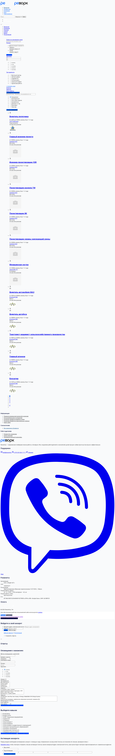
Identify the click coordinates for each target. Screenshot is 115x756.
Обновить (9, 55)
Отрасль (8, 88)
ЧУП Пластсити (13, 121)
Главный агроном (17, 356)
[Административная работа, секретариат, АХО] (12, 691)
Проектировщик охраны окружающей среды (29, 239)
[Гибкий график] (5, 683)
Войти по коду (12, 630)
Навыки (8, 89)
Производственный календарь (13, 437)
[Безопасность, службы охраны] (12, 693)
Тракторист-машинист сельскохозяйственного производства (37, 334)
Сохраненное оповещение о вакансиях (12, 705)
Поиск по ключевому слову (14, 39)
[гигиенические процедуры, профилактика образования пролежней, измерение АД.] (29, 699)
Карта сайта (7, 422)
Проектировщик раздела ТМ (22, 188)
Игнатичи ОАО (13, 297)
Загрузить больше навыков (9, 733)
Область (11, 47)
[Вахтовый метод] (5, 682)
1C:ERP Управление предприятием (13, 717)
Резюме (6, 30)
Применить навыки (23, 733)
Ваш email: (7, 747)
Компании (7, 11)
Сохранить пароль (11, 636)
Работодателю (8, 14)
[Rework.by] (14, 5)
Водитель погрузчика (18, 116)
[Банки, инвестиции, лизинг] (12, 692)
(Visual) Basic (6, 714)
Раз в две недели (16, 100)
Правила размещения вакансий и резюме (16, 416)
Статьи (6, 31)
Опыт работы (10, 91)
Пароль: (6, 628)
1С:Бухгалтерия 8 (7, 723)
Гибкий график (15, 77)
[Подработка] (5, 685)
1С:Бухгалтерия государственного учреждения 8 (17, 725)
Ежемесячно (15, 102)
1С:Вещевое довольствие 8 (11, 732)
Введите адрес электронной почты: (14, 627)
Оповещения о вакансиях (13, 92)
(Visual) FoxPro (7, 715)
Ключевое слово (6, 660)
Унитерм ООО (13, 141)
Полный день (15, 80)
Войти (5, 33)
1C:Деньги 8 (6, 718)
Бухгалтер (13, 379)
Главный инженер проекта (21, 137)
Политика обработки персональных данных (16, 421)
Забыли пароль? (8, 633)
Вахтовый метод (16, 75)
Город (11, 50)
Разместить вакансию (10, 434)
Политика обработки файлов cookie (14, 419)
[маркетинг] (29, 698)
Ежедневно (14, 97)
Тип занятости (10, 72)
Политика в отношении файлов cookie (12, 617)
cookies (40, 612)
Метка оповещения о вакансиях (10, 654)
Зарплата (9, 56)
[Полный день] (5, 686)
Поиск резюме (8, 435)
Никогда (13, 107)
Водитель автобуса (18, 314)
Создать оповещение (12, 109)
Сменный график (16, 82)
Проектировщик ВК (18, 213)
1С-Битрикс (6, 720)
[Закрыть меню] (1, 24)
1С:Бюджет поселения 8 (10, 728)
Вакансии (6, 7)
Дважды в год (15, 103)
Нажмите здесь (5, 744)
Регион (8, 43)
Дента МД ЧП (13, 269)
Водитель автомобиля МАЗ (21, 292)
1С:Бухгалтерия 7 (7, 722)
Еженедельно (15, 98)
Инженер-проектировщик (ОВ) (23, 162)
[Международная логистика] (29, 700)
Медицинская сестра (18, 265)
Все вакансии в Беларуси (11, 428)
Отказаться (9, 615)
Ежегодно (14, 105)
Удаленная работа (16, 83)
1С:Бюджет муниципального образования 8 (15, 727)
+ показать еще (10, 86)
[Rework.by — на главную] (7, 442)
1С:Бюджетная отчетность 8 (11, 730)
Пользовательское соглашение (13, 418)
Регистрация (7, 34)
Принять (3, 615)
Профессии (7, 9)
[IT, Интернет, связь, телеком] (12, 689)
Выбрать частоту (5, 657)
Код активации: (8, 750)
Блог (5, 12)
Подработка (14, 78)
